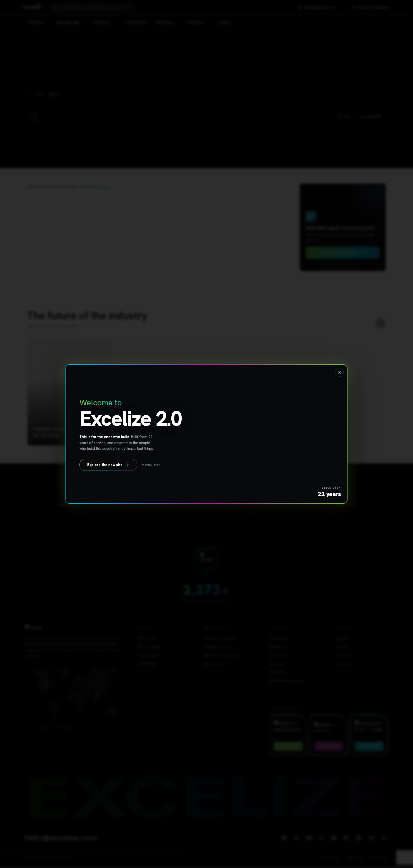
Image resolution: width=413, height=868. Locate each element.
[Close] (339, 372)
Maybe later (151, 465)
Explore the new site (105, 464)
